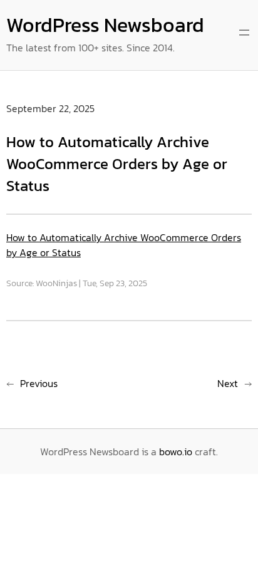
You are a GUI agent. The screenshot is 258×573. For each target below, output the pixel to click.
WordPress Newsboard (105, 25)
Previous (39, 383)
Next (227, 383)
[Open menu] (244, 32)
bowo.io (175, 451)
